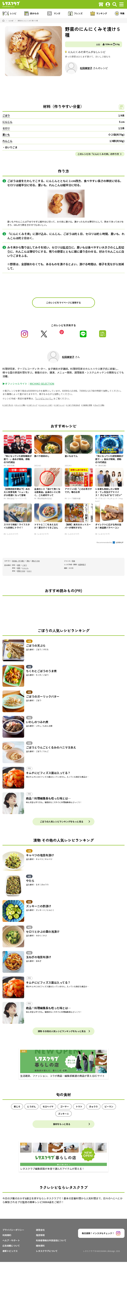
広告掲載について (11, 1245)
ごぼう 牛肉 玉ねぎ (73, 405)
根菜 (18, 565)
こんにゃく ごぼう (46, 405)
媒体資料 (40, 1245)
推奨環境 (40, 1235)
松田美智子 (86, 68)
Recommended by (104, 542)
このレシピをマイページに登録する (63, 302)
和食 (73, 561)
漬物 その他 (36, 561)
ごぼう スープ (32, 405)
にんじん (7, 122)
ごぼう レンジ (60, 405)
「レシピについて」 (44, 398)
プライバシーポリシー (13, 1229)
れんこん (7, 141)
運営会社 (40, 1229)
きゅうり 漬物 (99, 405)
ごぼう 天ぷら (8, 405)
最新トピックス (10, 1250)
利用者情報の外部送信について (51, 1240)
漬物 (28, 561)
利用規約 (6, 1235)
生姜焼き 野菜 (87, 405)
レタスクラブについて (47, 1250)
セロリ (6, 128)
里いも (6, 134)
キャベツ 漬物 (20, 405)
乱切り (67, 247)
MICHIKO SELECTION (42, 383)
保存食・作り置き (18, 561)
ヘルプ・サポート (11, 1240)
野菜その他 (21, 571)
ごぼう (6, 115)
